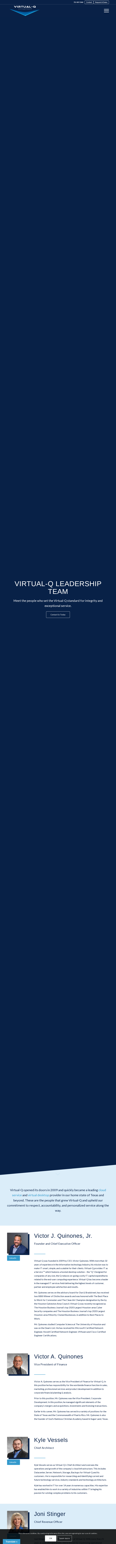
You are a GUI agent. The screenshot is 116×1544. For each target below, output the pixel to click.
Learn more (64, 1538)
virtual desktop (38, 1195)
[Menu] (105, 10)
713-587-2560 (78, 2)
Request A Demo (101, 2)
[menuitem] (78, 2)
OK (50, 1538)
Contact (89, 2)
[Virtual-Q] (24, 10)
